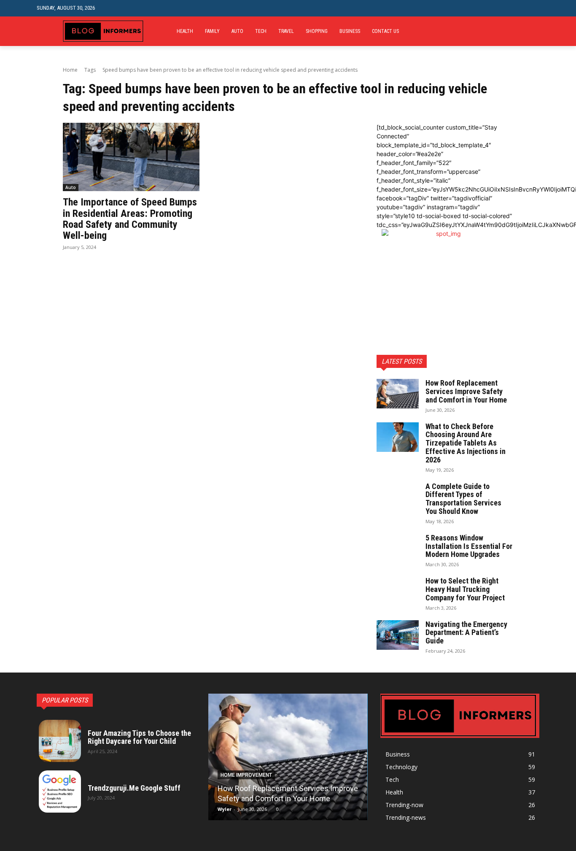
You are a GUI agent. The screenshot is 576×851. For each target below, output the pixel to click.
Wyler (224, 809)
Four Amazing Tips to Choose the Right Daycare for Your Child (139, 737)
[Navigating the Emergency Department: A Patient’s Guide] (398, 635)
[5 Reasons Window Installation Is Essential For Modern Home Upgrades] (398, 548)
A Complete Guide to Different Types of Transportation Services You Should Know (463, 499)
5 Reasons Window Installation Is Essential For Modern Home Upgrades (468, 546)
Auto (70, 187)
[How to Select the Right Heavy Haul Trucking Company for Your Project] (398, 591)
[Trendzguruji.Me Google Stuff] (60, 791)
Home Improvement (246, 775)
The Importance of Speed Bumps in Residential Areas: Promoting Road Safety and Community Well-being (130, 218)
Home (70, 69)
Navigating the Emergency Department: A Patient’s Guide (466, 633)
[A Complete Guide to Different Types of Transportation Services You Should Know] (398, 497)
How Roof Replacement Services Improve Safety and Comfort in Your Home (466, 391)
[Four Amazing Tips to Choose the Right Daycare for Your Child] (60, 741)
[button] (532, 8)
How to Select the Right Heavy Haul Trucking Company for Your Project (465, 589)
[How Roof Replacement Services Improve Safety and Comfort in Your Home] (398, 393)
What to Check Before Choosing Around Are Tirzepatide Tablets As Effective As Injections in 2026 (465, 443)
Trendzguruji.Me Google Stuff (134, 787)
